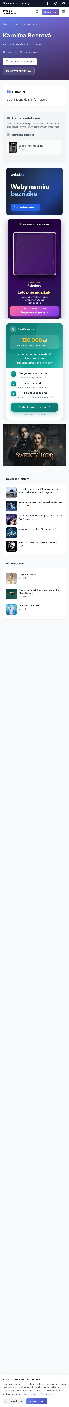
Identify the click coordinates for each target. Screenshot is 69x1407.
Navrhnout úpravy (20, 70)
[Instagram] (55, 3)
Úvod (5, 24)
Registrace (50, 12)
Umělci (16, 24)
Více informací (47, 1394)
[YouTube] (63, 3)
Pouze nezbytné (13, 1401)
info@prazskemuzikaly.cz (19, 3)
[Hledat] (37, 12)
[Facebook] (47, 3)
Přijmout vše (36, 1401)
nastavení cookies (30, 1394)
